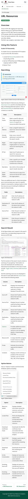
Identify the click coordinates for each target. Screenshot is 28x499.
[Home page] (2, 6)
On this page (5, 12)
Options (4, 326)
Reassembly (12, 57)
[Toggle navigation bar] (2, 2)
